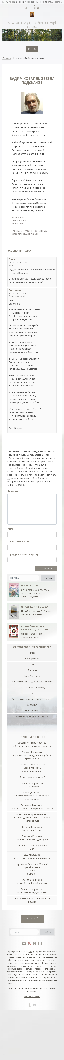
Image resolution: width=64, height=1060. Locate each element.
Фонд (31, 951)
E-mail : (18, 541)
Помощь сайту (32, 918)
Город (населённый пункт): (22, 554)
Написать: (13, 491)
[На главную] (32, 2)
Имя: (10, 528)
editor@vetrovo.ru (32, 996)
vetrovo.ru (20, 954)
